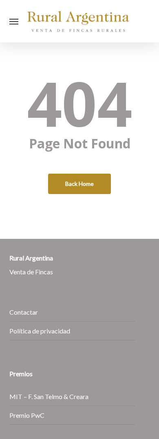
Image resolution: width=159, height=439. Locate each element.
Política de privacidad (39, 331)
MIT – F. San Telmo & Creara (48, 396)
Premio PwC (26, 415)
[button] (13, 21)
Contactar (23, 312)
